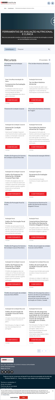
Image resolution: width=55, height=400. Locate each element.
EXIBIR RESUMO (13, 100)
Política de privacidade (9, 386)
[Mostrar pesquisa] (48, 3)
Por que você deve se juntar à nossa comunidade (18, 364)
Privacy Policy (6, 394)
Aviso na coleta (6, 384)
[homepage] (8, 3)
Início (5, 8)
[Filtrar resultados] (49, 60)
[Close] (52, 390)
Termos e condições (8, 382)
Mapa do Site (5, 368)
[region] (27, 394)
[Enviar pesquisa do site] (49, 49)
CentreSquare (11, 8)
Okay (23, 397)
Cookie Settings (6, 388)
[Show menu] (52, 3)
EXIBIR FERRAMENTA (37, 147)
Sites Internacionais (8, 366)
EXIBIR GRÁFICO (36, 284)
